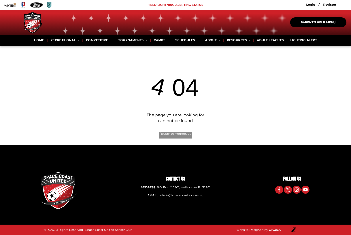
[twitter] (288, 190)
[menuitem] (39, 40)
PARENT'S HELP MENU (318, 22)
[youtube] (305, 190)
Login (310, 4)
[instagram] (297, 190)
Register (329, 4)
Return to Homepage (175, 133)
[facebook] (279, 190)
